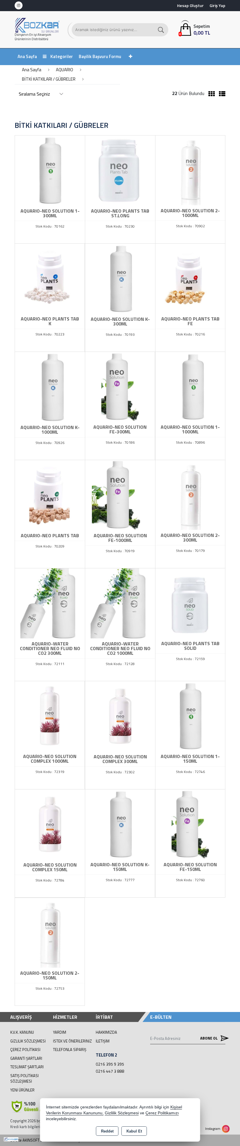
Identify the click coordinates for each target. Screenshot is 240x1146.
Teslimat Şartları (27, 1067)
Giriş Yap (217, 5)
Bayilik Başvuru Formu (100, 56)
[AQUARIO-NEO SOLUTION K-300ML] (120, 278)
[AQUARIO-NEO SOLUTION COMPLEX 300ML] (120, 715)
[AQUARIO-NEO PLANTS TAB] (50, 494)
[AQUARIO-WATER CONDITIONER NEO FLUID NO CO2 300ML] (50, 602)
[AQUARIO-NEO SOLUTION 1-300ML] (50, 170)
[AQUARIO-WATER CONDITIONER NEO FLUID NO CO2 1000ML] (120, 602)
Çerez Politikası (25, 1049)
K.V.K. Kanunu (22, 1032)
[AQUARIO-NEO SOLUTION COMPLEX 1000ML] (50, 715)
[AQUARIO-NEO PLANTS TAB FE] (190, 278)
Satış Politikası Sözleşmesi (24, 1078)
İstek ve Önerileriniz (72, 1041)
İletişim (102, 1041)
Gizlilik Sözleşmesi (28, 1041)
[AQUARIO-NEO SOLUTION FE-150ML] (190, 823)
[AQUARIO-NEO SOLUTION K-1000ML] (50, 386)
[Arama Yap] (161, 29)
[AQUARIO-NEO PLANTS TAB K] (50, 278)
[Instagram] (19, 5)
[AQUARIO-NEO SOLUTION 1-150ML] (190, 715)
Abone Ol (209, 1038)
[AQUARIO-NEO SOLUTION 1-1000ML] (190, 386)
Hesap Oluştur (190, 5)
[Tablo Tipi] (220, 94)
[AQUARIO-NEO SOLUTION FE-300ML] (120, 386)
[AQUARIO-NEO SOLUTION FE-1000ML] (120, 494)
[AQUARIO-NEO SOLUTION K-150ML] (120, 823)
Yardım (59, 1032)
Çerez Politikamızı (162, 1113)
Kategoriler (61, 56)
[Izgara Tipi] (210, 94)
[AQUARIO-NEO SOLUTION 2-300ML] (190, 494)
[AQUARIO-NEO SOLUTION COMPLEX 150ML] (50, 824)
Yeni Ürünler (22, 1090)
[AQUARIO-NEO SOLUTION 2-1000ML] (190, 169)
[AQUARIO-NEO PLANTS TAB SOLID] (190, 602)
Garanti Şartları (26, 1058)
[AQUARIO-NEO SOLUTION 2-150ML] (50, 932)
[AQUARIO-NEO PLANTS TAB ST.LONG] (120, 170)
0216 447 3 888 (110, 1071)
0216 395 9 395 (110, 1064)
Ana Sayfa (27, 56)
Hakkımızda (106, 1032)
